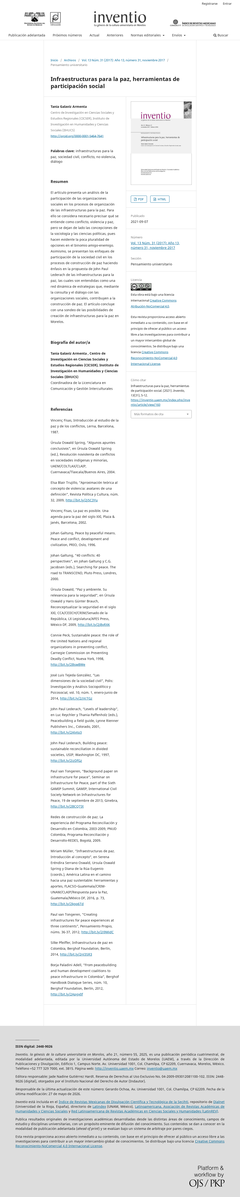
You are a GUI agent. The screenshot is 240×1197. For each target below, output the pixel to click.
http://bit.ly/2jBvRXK (94, 624)
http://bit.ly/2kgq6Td (67, 904)
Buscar (222, 35)
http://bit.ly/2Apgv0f (67, 994)
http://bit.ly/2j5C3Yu (82, 500)
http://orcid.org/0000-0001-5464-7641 (77, 136)
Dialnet (219, 1102)
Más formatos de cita (148, 414)
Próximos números (67, 35)
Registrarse (210, 3)
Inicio (54, 60)
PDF (140, 199)
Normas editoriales (146, 35)
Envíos (177, 35)
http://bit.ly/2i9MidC (97, 932)
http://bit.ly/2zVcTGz (76, 698)
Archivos (70, 60)
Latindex (99, 1106)
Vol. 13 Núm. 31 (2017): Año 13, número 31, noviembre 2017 (123, 60)
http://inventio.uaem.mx (114, 1068)
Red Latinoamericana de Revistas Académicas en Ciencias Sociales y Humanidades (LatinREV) (144, 1111)
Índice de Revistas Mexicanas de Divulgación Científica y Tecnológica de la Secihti (123, 1102)
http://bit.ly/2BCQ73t (67, 806)
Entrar (227, 3)
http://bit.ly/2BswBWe (68, 664)
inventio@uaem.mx (162, 1068)
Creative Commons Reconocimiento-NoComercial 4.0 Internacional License (154, 358)
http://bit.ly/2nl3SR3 (76, 954)
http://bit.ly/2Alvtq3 (66, 732)
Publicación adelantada (26, 35)
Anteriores (115, 35)
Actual (94, 35)
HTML (161, 199)
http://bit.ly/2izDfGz (66, 760)
